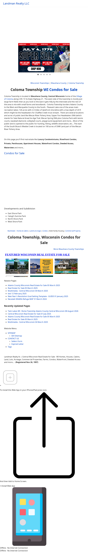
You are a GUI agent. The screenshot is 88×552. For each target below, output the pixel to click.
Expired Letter (17, 344)
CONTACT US (13, 338)
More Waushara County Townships (69, 249)
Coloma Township (76, 83)
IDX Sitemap (16, 336)
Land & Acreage (35, 231)
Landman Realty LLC (16, 3)
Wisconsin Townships (39, 83)
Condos (45, 231)
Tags (10, 347)
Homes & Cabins (22, 231)
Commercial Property (72, 231)
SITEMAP (11, 333)
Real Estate (11, 231)
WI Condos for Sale (60, 89)
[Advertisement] (44, 24)
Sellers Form (16, 341)
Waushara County (58, 83)
